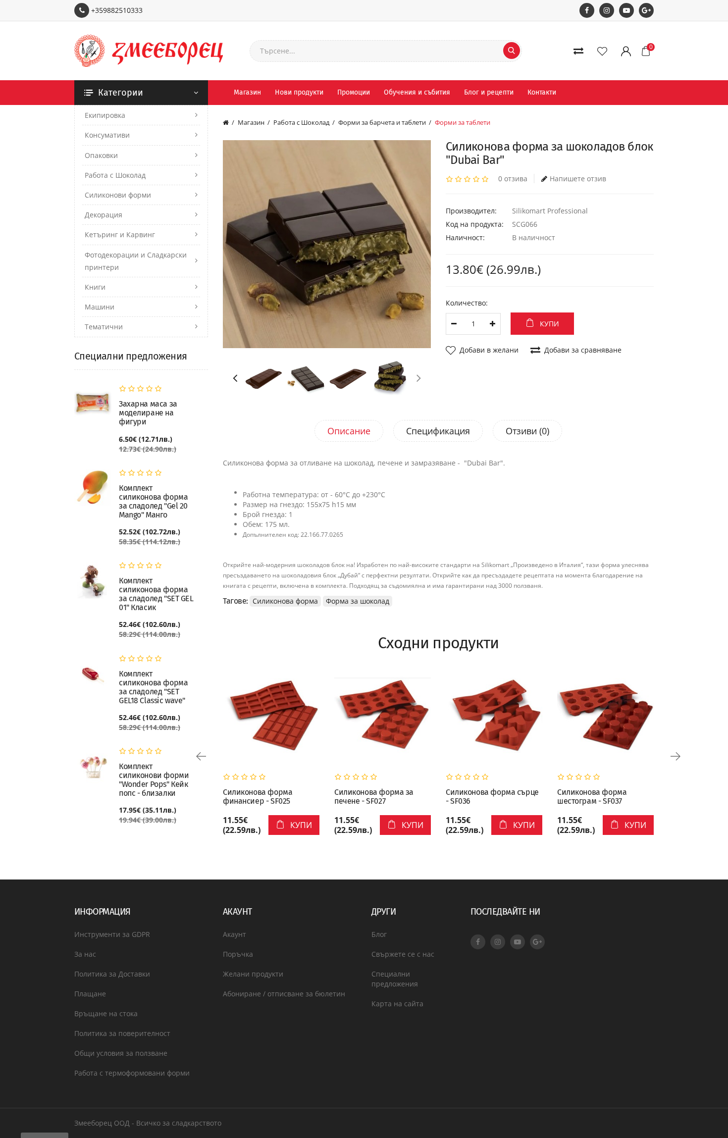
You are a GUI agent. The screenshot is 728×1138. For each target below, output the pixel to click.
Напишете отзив (578, 178)
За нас (85, 954)
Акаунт (234, 934)
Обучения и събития (417, 92)
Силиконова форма (285, 601)
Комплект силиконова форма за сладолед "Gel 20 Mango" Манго (153, 501)
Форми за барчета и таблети (382, 122)
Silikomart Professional (550, 210)
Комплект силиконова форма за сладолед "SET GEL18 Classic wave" (153, 687)
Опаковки (101, 155)
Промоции (353, 92)
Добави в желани (489, 350)
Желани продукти (253, 974)
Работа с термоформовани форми (132, 1073)
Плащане (90, 993)
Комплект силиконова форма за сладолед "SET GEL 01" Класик (156, 594)
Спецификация (438, 431)
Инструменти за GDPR (112, 934)
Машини (99, 306)
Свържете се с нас (402, 954)
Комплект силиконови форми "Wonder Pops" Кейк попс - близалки (154, 780)
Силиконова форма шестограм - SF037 (591, 797)
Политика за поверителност (122, 1033)
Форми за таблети (462, 122)
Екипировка (105, 115)
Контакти (541, 92)
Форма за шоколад (357, 601)
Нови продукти (299, 92)
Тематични (104, 326)
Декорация (103, 214)
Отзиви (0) (527, 431)
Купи (549, 323)
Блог (379, 934)
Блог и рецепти (489, 92)
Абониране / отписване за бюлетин (284, 993)
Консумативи (107, 135)
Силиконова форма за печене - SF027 (374, 797)
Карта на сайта (397, 1003)
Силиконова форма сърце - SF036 (492, 797)
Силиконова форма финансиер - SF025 (257, 797)
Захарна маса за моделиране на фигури (148, 413)
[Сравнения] (580, 51)
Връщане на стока (106, 1013)
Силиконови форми (118, 195)
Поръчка (238, 954)
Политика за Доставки (112, 974)
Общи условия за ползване (120, 1053)
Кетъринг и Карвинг (120, 234)
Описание (348, 431)
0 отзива (512, 178)
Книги (95, 287)
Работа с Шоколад (115, 175)
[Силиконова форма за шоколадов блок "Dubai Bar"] (327, 244)
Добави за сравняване (583, 350)
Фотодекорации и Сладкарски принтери (136, 261)
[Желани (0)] (604, 51)
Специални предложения (394, 978)
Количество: (467, 303)
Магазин (247, 92)
